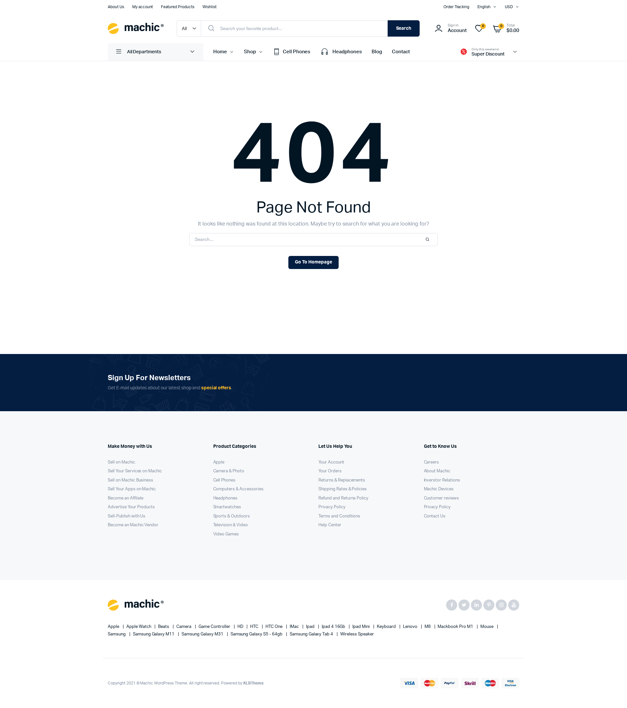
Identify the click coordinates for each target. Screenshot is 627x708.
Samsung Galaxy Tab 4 (312, 634)
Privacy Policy (332, 507)
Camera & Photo (229, 471)
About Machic (437, 471)
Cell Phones (297, 51)
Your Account (331, 462)
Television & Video (230, 525)
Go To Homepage (313, 262)
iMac (295, 627)
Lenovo (410, 627)
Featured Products (177, 7)
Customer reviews (441, 498)
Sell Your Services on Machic (135, 471)
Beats (164, 627)
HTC (254, 627)
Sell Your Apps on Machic (132, 489)
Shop (250, 51)
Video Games (226, 534)
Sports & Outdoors (231, 516)
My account (142, 7)
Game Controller (215, 627)
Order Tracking (456, 7)
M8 (428, 627)
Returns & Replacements (341, 480)
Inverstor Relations (442, 480)
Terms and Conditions (339, 516)
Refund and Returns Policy (343, 498)
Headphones (347, 51)
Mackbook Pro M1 (456, 627)
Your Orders (330, 471)
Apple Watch (139, 627)
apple (114, 627)
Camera (184, 627)
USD (509, 7)
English (483, 7)
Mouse (487, 627)
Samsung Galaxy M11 (154, 634)
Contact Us (435, 516)
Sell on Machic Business (130, 480)
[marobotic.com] (136, 28)
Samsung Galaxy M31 (203, 634)
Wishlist (209, 7)
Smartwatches (227, 507)
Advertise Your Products (131, 507)
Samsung (117, 634)
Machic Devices (439, 489)
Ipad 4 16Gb (334, 627)
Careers (431, 462)
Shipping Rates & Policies (342, 489)
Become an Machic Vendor (133, 525)
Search (403, 28)
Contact (401, 51)
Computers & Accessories (238, 489)
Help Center (329, 525)
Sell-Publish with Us (126, 516)
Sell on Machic (121, 462)
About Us (116, 7)
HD (240, 627)
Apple (219, 462)
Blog (377, 51)
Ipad (310, 627)
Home (220, 51)
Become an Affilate (125, 498)
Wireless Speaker (357, 634)
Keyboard (387, 627)
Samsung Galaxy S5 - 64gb (257, 634)
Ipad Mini (361, 627)
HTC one (274, 627)
